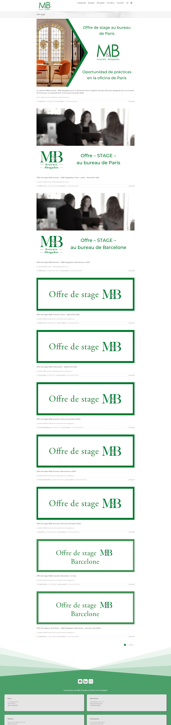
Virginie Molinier (43, 584)
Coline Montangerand (44, 427)
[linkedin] (85, 681)
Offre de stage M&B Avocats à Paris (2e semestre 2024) (59, 419)
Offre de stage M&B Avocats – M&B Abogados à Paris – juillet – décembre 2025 (68, 178)
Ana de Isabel (42, 375)
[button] (131, 2)
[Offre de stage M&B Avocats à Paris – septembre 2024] (85, 294)
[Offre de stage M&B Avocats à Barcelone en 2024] (85, 451)
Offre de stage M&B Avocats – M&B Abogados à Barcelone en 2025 (63, 262)
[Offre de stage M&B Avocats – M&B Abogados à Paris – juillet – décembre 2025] (85, 141)
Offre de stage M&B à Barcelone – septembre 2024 (57, 367)
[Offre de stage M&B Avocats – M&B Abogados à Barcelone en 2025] (85, 225)
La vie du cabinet (59, 101)
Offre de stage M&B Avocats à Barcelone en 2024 (56, 471)
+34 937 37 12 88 (95, 705)
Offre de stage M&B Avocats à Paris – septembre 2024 (58, 315)
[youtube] (80, 681)
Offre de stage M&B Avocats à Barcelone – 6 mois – (57, 576)
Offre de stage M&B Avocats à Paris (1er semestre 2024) (59, 524)
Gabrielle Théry (43, 636)
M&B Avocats (42, 186)
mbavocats (42, 101)
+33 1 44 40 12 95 (13, 705)
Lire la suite (131, 101)
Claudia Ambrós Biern (44, 479)
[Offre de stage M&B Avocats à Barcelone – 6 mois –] (85, 555)
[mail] (91, 681)
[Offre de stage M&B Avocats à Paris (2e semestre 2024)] (85, 398)
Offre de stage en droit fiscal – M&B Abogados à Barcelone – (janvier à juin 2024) (69, 628)
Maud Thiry (42, 532)
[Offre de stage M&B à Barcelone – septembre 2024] (85, 346)
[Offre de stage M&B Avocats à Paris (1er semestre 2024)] (85, 503)
